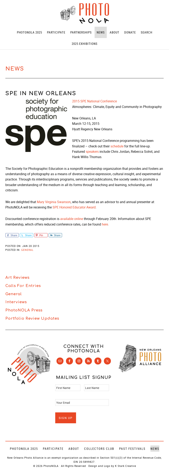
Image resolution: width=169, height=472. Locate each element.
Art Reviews (17, 277)
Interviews (16, 302)
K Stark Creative (125, 465)
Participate (53, 449)
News (154, 449)
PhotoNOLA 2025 (24, 449)
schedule (116, 146)
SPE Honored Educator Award (74, 207)
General (27, 249)
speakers (92, 151)
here (105, 224)
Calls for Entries (23, 286)
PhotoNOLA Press (23, 310)
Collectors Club (99, 449)
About (73, 449)
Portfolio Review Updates (32, 318)
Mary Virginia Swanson (54, 202)
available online (71, 218)
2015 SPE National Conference (94, 101)
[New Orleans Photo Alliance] (140, 371)
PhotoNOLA (84, 13)
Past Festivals (132, 449)
